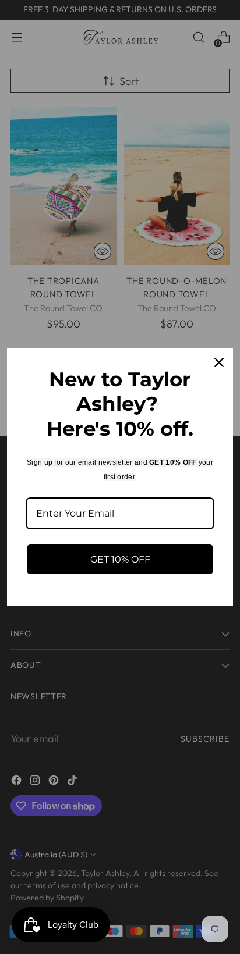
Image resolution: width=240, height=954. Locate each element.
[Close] (219, 362)
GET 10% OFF (120, 559)
